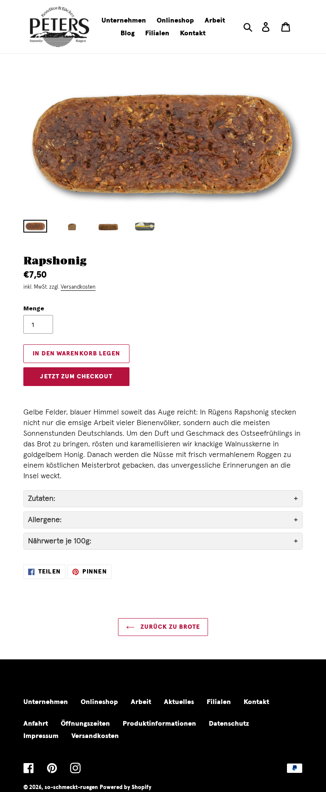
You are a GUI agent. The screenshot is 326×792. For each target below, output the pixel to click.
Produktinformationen (159, 723)
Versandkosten (78, 287)
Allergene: (45, 520)
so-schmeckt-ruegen (71, 787)
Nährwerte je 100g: (59, 541)
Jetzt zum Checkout (76, 377)
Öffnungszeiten (85, 723)
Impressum (41, 735)
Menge (33, 308)
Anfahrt (35, 723)
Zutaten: (41, 498)
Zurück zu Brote (169, 627)
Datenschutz (229, 723)
